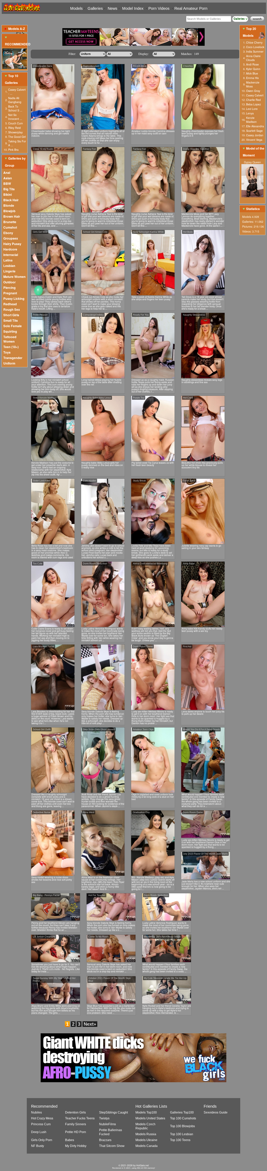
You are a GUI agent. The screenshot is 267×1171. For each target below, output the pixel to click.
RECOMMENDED (16, 44)
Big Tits (9, 189)
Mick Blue (252, 73)
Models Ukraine (146, 1140)
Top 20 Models (249, 32)
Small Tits (10, 320)
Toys (7, 352)
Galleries (95, 8)
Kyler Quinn (253, 69)
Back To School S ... (15, 108)
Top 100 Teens (180, 1140)
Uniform (9, 363)
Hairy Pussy (12, 244)
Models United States (150, 1118)
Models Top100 (146, 1112)
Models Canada (146, 1146)
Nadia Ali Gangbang (14, 100)
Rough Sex (11, 309)
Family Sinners (75, 1124)
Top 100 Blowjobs (182, 1126)
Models (76, 8)
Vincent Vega (254, 140)
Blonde (8, 205)
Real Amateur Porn (190, 8)
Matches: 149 (190, 54)
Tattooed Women (9, 339)
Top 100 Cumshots (183, 1118)
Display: (143, 54)
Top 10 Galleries (11, 79)
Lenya (250, 113)
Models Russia (145, 1134)
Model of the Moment (253, 151)
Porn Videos (158, 8)
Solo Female (12, 326)
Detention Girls (75, 1112)
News (112, 8)
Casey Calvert (254, 95)
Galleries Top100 (182, 1112)
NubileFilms (107, 1124)
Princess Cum (41, 1124)
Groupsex (10, 238)
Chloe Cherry (254, 42)
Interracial (10, 254)
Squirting (10, 331)
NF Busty (37, 1146)
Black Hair (11, 200)
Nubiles (36, 1112)
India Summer (254, 51)
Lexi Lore (252, 109)
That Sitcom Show (112, 1146)
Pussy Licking (13, 298)
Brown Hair (11, 216)
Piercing (9, 287)
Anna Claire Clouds (253, 58)
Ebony (8, 233)
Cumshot (10, 227)
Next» (90, 1024)
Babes (69, 1140)
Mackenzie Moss (252, 84)
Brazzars (105, 1140)
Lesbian (9, 265)
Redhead (10, 304)
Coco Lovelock (255, 47)
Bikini (7, 194)
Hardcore (10, 249)
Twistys (104, 1118)
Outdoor (9, 282)
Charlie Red (253, 100)
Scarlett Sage (254, 131)
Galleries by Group (15, 161)
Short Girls (11, 315)
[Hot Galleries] (21, 12)
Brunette (9, 222)
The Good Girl (17, 137)
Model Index (132, 8)
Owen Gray (253, 91)
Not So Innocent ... (15, 117)
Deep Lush (38, 1132)
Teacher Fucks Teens (80, 1118)
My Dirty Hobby (75, 1146)
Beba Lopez (253, 104)
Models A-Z (16, 28)
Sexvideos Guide (216, 1112)
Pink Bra (13, 150)
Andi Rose (252, 64)
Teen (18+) (11, 347)
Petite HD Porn (75, 1132)
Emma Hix (252, 78)
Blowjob (9, 211)
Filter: (72, 54)
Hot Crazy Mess (42, 1118)
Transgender (12, 358)
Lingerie (9, 271)
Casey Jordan (254, 135)
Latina (8, 260)
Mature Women (14, 276)
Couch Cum (15, 123)
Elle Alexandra (255, 126)
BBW (7, 183)
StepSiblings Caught (113, 1112)
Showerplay (15, 132)
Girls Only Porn (41, 1140)
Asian (7, 178)
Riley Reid (14, 128)
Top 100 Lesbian (181, 1134)
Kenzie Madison (251, 120)
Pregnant (10, 293)
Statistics (253, 209)
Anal (6, 172)
